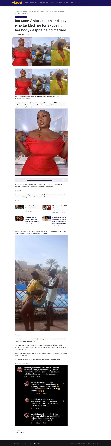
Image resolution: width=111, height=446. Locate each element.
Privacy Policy (94, 443)
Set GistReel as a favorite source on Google (39, 180)
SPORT (66, 3)
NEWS (52, 3)
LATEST (26, 3)
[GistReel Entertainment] (17, 2)
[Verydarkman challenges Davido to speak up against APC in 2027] (19, 207)
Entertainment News (25, 11)
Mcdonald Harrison (20, 34)
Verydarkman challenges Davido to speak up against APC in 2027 (32, 208)
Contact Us (79, 443)
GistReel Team (86, 443)
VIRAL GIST (73, 3)
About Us (72, 443)
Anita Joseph (20, 432)
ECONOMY (33, 3)
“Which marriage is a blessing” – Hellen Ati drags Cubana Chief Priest (32, 219)
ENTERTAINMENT (43, 3)
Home (17, 11)
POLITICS (59, 3)
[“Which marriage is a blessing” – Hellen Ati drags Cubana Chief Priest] (19, 218)
